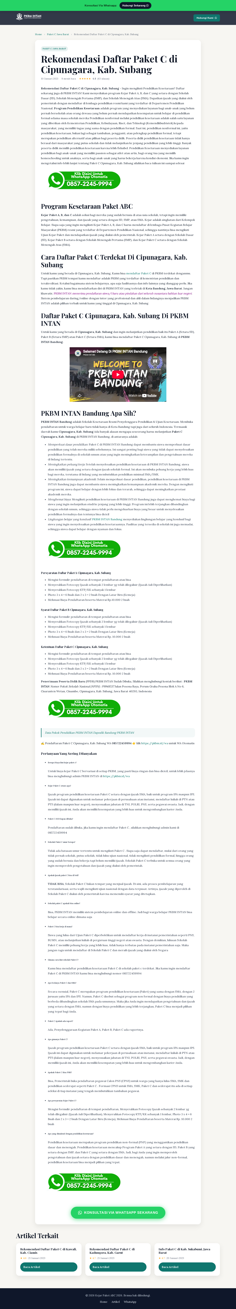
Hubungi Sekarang (134, 5)
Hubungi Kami (205, 17)
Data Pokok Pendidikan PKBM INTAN (68, 732)
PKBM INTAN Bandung (107, 519)
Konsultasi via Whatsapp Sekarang (121, 1213)
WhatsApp (130, 1301)
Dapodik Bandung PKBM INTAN (113, 732)
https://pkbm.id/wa (154, 743)
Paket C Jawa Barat (58, 34)
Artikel (116, 1301)
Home (38, 34)
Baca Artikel (31, 1267)
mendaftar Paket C (138, 273)
